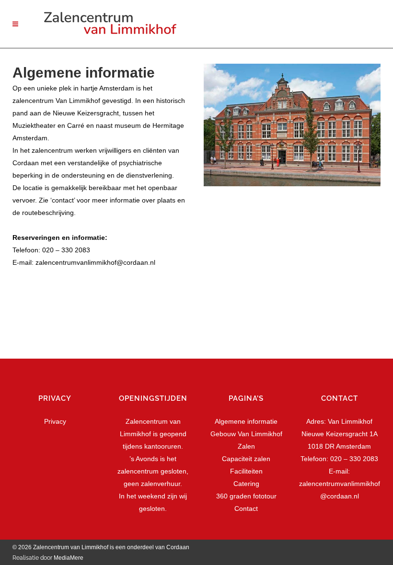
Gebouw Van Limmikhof (246, 434)
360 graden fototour (246, 496)
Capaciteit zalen (246, 459)
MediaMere (68, 557)
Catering (246, 483)
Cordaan (178, 547)
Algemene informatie (246, 421)
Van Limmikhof (350, 421)
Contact (246, 508)
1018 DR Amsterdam (339, 446)
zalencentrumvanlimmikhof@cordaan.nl (95, 262)
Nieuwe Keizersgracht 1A (339, 434)
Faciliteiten (246, 471)
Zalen (246, 446)
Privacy (55, 421)
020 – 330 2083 (66, 250)
